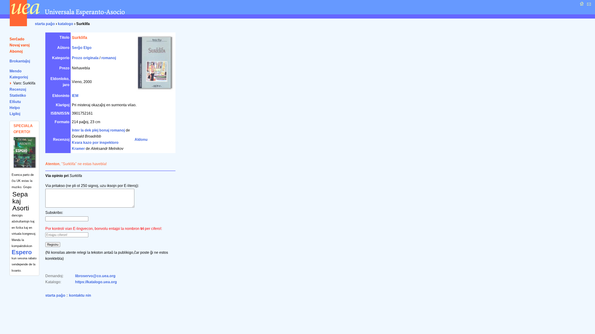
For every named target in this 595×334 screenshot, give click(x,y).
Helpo (15, 108)
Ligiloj (15, 114)
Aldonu (141, 139)
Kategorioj (19, 77)
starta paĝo (45, 24)
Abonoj (16, 51)
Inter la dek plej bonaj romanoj (98, 130)
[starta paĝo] (581, 5)
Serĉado (17, 39)
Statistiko (18, 95)
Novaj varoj (20, 45)
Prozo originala (85, 58)
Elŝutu (15, 102)
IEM (75, 96)
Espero (22, 252)
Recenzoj (18, 89)
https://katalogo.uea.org (96, 282)
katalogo (65, 24)
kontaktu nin (80, 295)
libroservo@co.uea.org (95, 276)
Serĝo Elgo (82, 48)
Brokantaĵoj (20, 61)
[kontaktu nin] (588, 5)
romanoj (108, 58)
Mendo (16, 71)
